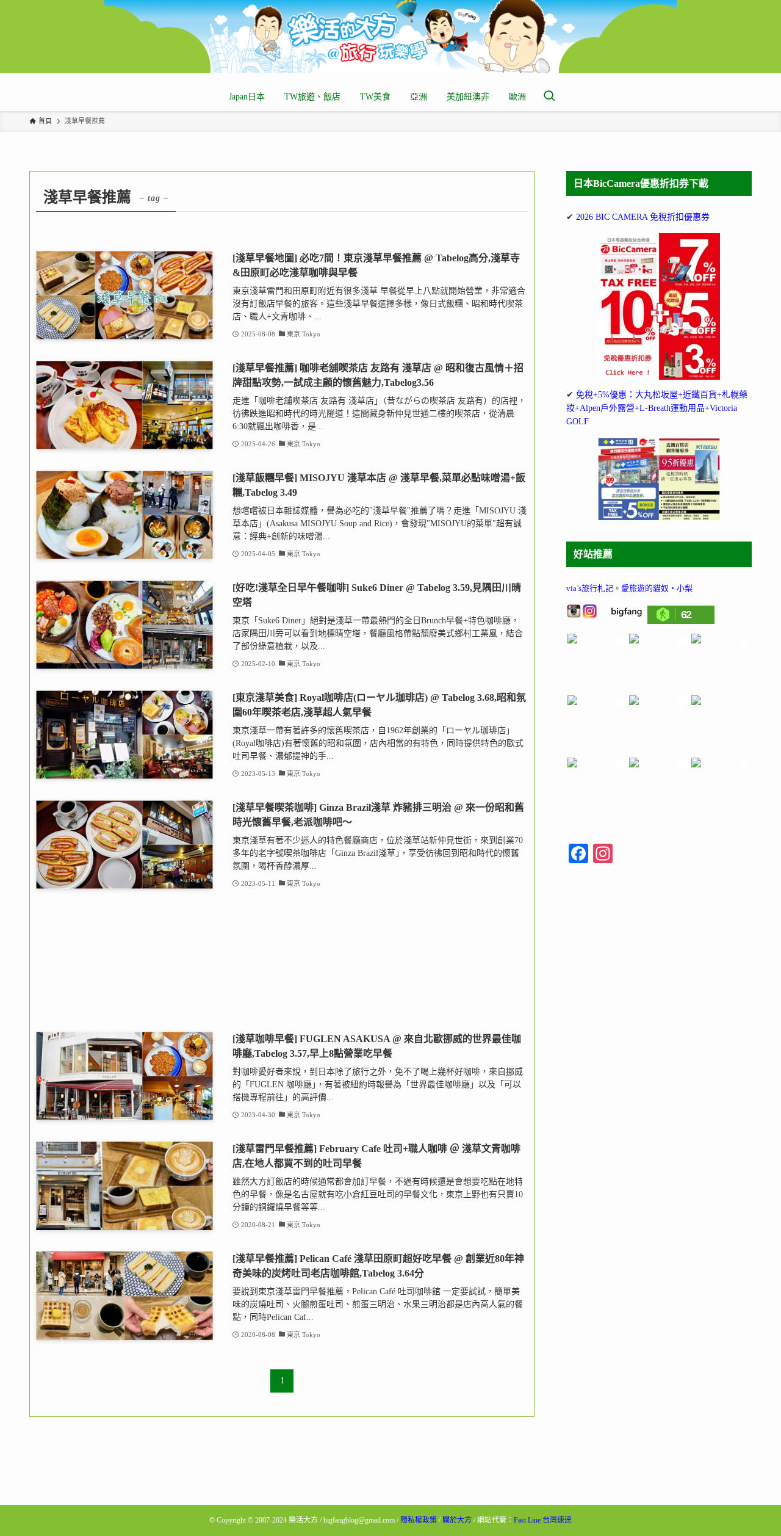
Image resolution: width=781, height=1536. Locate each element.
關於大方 (457, 1520)
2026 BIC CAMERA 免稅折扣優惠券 (643, 217)
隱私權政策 (418, 1520)
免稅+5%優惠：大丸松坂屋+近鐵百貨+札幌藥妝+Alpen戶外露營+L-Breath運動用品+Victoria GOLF (656, 408)
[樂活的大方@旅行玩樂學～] (390, 36)
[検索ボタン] (549, 97)
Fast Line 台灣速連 (543, 1520)
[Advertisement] (282, 961)
